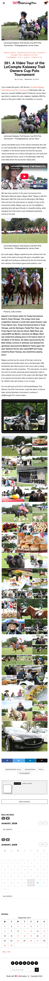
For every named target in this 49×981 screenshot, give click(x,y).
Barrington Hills (13, 769)
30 (11, 945)
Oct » (9, 951)
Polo (20, 57)
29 (5, 945)
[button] (19, 424)
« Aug (3, 951)
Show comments (24, 802)
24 (18, 940)
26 (31, 940)
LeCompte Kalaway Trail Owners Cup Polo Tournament (25, 55)
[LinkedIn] (24, 963)
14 (44, 931)
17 (18, 936)
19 (31, 936)
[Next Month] (45, 823)
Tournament (24, 773)
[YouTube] (28, 963)
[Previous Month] (41, 823)
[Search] (3, 818)
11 (24, 931)
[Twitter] (18, 760)
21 (44, 936)
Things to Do (36, 57)
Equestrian (30, 769)
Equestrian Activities (26, 53)
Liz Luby (20, 79)
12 (31, 931)
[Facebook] (7, 760)
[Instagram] (20, 963)
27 (38, 940)
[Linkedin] (30, 760)
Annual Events (10, 53)
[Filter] (8, 818)
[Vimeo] (32, 963)
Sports (27, 57)
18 (24, 936)
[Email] (41, 760)
